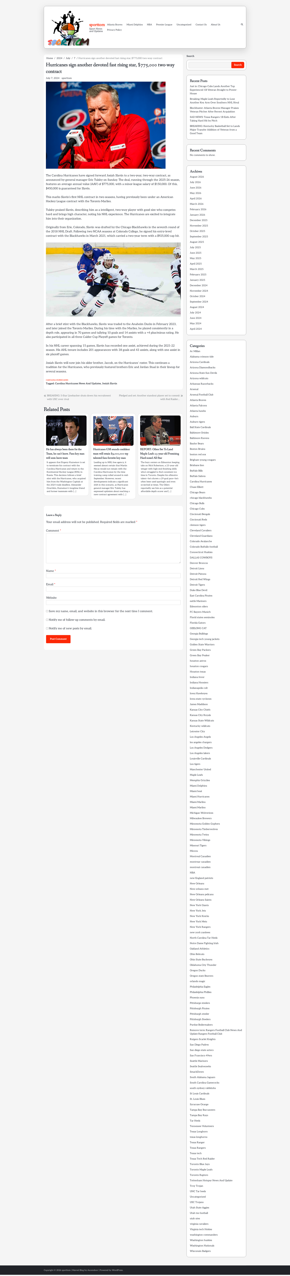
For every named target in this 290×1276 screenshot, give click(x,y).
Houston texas (198, 671)
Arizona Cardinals (199, 362)
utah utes (195, 1218)
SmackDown (197, 1072)
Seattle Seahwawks (200, 1066)
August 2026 (197, 176)
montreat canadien (200, 867)
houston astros (198, 661)
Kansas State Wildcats (202, 720)
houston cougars (199, 666)
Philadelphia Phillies (200, 992)
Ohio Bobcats (197, 954)
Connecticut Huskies (201, 552)
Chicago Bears (197, 492)
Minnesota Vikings (200, 840)
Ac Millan (195, 351)
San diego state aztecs (202, 1050)
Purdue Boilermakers (201, 1024)
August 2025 (197, 242)
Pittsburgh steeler (199, 1014)
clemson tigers (198, 525)
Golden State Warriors (202, 644)
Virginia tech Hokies (201, 1229)
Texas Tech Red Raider (202, 1158)
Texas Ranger (197, 1142)
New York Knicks (199, 916)
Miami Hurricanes (199, 796)
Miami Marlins (198, 802)
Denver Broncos (199, 563)
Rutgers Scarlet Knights (203, 1039)
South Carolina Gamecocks (204, 1082)
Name (51, 571)
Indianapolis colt (199, 688)
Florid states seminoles (202, 617)
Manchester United (200, 769)
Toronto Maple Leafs (201, 1169)
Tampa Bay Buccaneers (202, 1110)
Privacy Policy (114, 30)
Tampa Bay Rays (199, 1115)
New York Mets (198, 921)
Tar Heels (195, 1120)
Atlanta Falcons (198, 405)
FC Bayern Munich (200, 612)
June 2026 (195, 187)
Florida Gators (198, 622)
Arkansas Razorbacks (201, 383)
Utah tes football (199, 1213)
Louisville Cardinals (200, 758)
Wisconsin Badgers (200, 1251)
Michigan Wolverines (201, 813)
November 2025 (199, 225)
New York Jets (198, 910)
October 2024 (197, 296)
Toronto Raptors (199, 1175)
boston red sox (198, 454)
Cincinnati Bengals (200, 514)
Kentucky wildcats (200, 726)
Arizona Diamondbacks (202, 367)
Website (51, 598)
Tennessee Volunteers (202, 1126)
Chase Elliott (196, 487)
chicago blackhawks (201, 498)
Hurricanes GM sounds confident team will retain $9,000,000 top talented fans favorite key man (111, 454)
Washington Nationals (202, 1245)
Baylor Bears (197, 443)
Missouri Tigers (198, 845)
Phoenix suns (197, 997)
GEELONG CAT (198, 628)
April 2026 (196, 198)
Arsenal (194, 389)
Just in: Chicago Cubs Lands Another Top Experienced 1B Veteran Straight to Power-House (213, 90)
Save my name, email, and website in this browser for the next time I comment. (101, 611)
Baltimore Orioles (199, 432)
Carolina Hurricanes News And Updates (78, 383)
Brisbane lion (197, 465)
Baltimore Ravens (199, 438)
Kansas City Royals (200, 715)
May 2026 (195, 193)
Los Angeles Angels (200, 737)
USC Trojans (197, 1202)
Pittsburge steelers (200, 1003)
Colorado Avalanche (201, 541)
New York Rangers (200, 927)
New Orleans (197, 883)
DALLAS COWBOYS (201, 557)
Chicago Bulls (197, 503)
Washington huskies (201, 1240)
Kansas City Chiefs (200, 709)
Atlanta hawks (198, 411)
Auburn (194, 416)
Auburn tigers (197, 422)
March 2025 (196, 269)
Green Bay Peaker (200, 655)
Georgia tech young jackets (204, 639)
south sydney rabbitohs (203, 1088)
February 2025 (198, 274)
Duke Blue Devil (198, 590)
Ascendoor (92, 1270)
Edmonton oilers (199, 606)
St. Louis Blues (197, 1099)
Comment (53, 530)
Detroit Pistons (198, 574)
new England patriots (201, 878)
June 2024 (195, 318)
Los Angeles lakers (200, 753)
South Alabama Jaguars (202, 1077)
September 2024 (199, 301)
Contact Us (201, 24)
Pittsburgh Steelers (200, 1019)
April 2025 (196, 263)
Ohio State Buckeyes (201, 959)
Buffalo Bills (196, 470)
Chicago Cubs (197, 508)
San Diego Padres (199, 1044)
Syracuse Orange (199, 1104)
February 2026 (198, 209)
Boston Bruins (197, 449)
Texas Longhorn (199, 1131)
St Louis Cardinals (199, 1093)
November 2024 (199, 291)
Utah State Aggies (199, 1207)
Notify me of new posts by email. (70, 628)
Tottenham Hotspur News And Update (211, 1180)
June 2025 (195, 253)
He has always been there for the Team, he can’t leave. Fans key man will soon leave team (65, 454)
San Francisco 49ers (201, 1055)
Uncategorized (184, 24)
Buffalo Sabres (198, 476)
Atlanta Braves (114, 24)
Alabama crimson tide (202, 356)
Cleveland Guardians (201, 536)
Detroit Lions (197, 568)
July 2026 (195, 182)
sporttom (97, 24)
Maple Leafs (196, 775)
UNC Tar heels (198, 1191)
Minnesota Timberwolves (204, 829)
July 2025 (195, 247)
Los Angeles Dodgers (201, 747)
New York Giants (199, 905)
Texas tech (196, 1153)
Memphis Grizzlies (200, 780)
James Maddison (199, 704)
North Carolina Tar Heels (204, 938)
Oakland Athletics (199, 948)
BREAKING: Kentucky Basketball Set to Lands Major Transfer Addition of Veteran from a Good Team (215, 130)
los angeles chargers (201, 742)
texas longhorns (198, 1137)
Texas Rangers (198, 1148)
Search (190, 56)
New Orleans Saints (200, 899)
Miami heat (196, 791)
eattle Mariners (198, 601)
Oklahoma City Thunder (203, 965)
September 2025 (199, 236)
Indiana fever (197, 677)
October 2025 (197, 231)
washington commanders (204, 1234)
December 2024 (199, 285)
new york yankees (200, 932)
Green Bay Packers (200, 650)
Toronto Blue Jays (200, 1164)
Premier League (164, 24)
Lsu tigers (195, 764)
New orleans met (199, 889)
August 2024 (197, 307)
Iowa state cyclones (200, 699)
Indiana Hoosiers (199, 682)
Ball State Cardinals (200, 427)
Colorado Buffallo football (204, 546)
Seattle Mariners (199, 1061)
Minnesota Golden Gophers (205, 823)
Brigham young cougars (203, 460)
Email (50, 584)
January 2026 (197, 214)
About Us (215, 24)
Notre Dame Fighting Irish (204, 943)
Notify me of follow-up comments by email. (77, 620)
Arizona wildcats (199, 378)
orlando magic (197, 981)
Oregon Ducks (197, 970)
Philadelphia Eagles (200, 986)
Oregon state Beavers (201, 976)
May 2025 (195, 258)
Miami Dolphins (135, 24)
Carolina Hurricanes (57, 380)
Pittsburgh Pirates (199, 1008)
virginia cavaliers (199, 1224)
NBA (149, 24)
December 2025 (198, 220)
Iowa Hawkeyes (199, 693)
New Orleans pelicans (202, 894)
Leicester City (197, 731)
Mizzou (194, 851)
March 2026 (196, 204)
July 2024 (195, 312)
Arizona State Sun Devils (203, 373)
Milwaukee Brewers (201, 818)
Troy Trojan (196, 1186)
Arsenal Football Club (201, 394)
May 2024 (195, 323)
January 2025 (197, 280)
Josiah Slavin (109, 383)
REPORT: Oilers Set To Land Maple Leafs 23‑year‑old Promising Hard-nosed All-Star (159, 454)
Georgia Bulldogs (199, 633)
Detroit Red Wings (200, 579)
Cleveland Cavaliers (200, 530)
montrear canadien (200, 861)
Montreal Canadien (200, 856)
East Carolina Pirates (201, 595)
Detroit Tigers (197, 584)
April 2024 (196, 329)
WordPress (117, 1270)
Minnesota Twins (199, 834)
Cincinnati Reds (198, 519)
